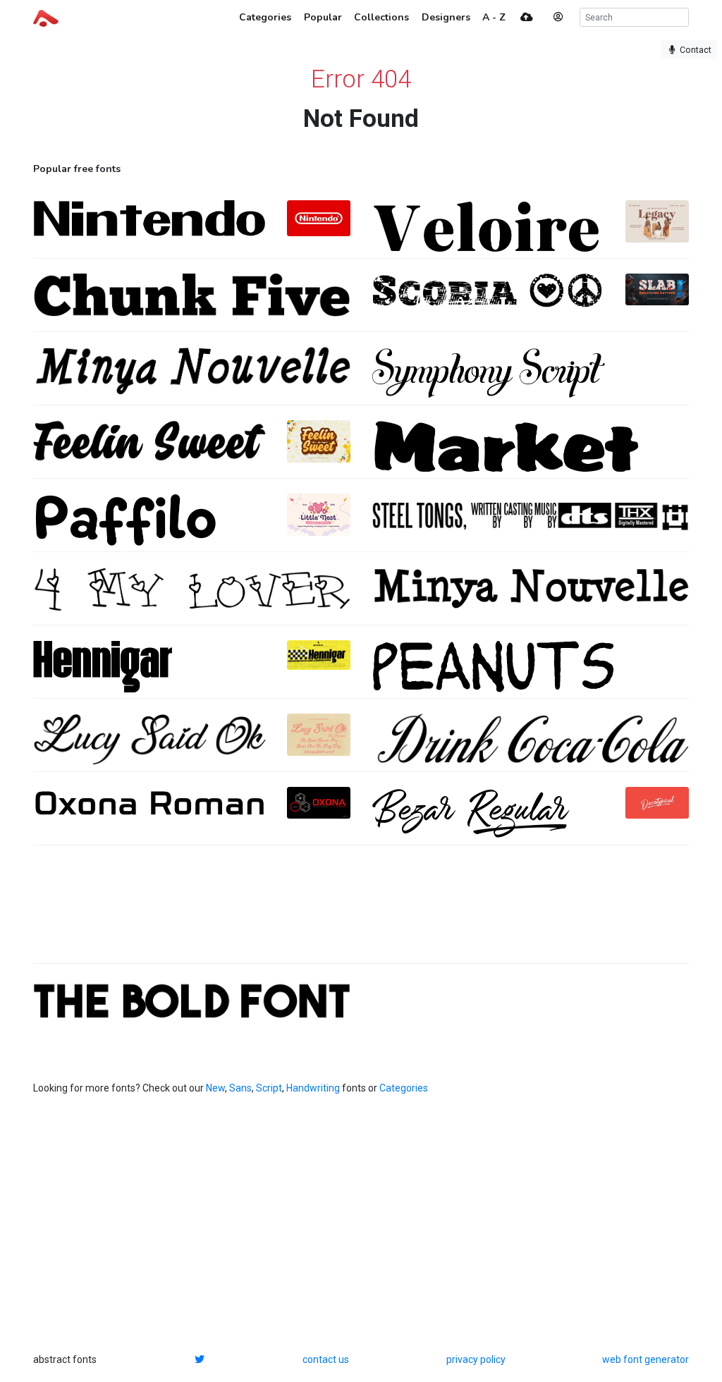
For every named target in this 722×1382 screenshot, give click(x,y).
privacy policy (476, 1359)
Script (269, 1088)
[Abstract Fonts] (46, 17)
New (215, 1088)
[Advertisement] (361, 911)
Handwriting (313, 1088)
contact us (325, 1359)
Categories (403, 1088)
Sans (240, 1088)
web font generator (645, 1359)
